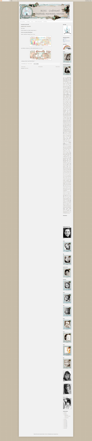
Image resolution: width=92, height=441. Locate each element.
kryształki (64, 148)
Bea (68, 83)
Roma (69, 186)
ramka (67, 184)
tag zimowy (66, 196)
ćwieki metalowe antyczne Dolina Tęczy (67, 112)
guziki (65, 127)
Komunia (69, 146)
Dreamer (68, 118)
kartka (70, 132)
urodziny (68, 201)
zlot (64, 213)
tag (70, 195)
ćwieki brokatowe (66, 96)
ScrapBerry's (68, 189)
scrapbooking (65, 190)
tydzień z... (64, 200)
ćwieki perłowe (68, 113)
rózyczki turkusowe (65, 187)
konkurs (65, 147)
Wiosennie (69, 205)
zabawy (64, 209)
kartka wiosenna (65, 141)
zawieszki (64, 212)
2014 (65, 424)
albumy (68, 79)
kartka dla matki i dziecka (66, 134)
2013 (65, 425)
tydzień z (69, 199)
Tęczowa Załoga (65, 198)
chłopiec (68, 87)
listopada (66, 417)
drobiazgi (64, 119)
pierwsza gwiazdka (65, 170)
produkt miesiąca (66, 180)
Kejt (65, 144)
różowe (68, 188)
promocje (64, 181)
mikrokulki (69, 160)
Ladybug (64, 156)
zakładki (68, 210)
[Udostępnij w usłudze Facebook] (37, 63)
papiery (64, 166)
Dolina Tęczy (66, 117)
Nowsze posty (23, 66)
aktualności (67, 78)
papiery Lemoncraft (68, 167)
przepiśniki (68, 181)
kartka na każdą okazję (66, 135)
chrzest (67, 88)
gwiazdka (69, 127)
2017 (65, 420)
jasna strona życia (68, 130)
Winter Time (65, 205)
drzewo (68, 119)
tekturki (68, 197)
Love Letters (41, 48)
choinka (64, 88)
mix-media (64, 161)
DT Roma (67, 120)
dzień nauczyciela (68, 122)
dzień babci (67, 121)
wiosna (65, 206)
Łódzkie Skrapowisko (38, 21)
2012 (65, 426)
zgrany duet (69, 212)
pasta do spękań (66, 168)
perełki (68, 169)
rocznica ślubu (65, 186)
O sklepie (28, 21)
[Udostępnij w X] (36, 63)
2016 (65, 421)
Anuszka (64, 81)
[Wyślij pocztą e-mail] (34, 63)
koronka (69, 147)
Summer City (64, 194)
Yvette (67, 208)
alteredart (64, 80)
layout (65, 157)
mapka (67, 158)
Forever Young (32, 34)
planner (70, 170)
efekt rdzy (70, 123)
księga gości (68, 148)
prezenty (69, 179)
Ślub (64, 195)
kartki (70, 142)
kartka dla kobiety (67, 133)
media (70, 159)
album (64, 79)
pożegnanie (64, 179)
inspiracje (64, 129)
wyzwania (69, 207)
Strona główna (22, 21)
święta (68, 195)
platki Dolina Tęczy (68, 172)
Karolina (66, 132)
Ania (68, 80)
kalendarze (65, 131)
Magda (64, 158)
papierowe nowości (26, 26)
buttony (65, 87)
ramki (70, 184)
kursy (64, 149)
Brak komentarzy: (30, 63)
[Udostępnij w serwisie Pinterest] (38, 63)
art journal (69, 81)
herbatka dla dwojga (66, 128)
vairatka (69, 202)
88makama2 (69, 77)
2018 (65, 419)
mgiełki (66, 160)
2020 (65, 412)
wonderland (68, 206)
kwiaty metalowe (65, 154)
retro (65, 185)
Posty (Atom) (26, 68)
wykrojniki (64, 207)
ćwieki (64, 94)
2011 (65, 428)
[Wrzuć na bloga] (35, 63)
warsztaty (45, 21)
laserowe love (69, 156)
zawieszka (69, 211)
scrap (64, 189)
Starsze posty (58, 66)
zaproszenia (64, 211)
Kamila (70, 131)
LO (68, 157)
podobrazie (68, 178)
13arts (64, 77)
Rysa (70, 188)
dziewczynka (65, 123)
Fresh (64, 126)
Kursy (32, 21)
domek (64, 118)
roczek (69, 185)
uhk (68, 200)
